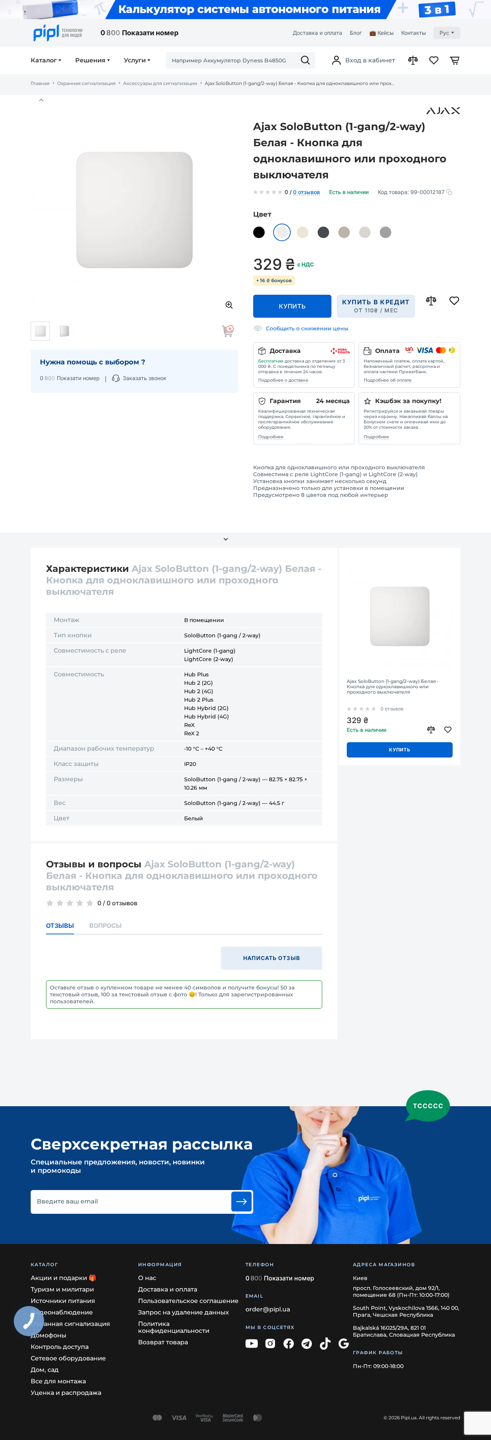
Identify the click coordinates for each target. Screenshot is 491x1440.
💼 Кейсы (381, 32)
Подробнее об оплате (388, 380)
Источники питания (63, 1300)
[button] (41, 100)
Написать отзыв (271, 958)
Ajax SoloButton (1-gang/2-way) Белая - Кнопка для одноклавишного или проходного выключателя (393, 687)
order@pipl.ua (268, 1309)
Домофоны (48, 1335)
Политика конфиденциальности (173, 1327)
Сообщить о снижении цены (307, 328)
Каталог (44, 60)
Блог (356, 32)
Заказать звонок (144, 378)
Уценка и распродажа (66, 1392)
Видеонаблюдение (62, 1312)
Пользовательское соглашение (188, 1300)
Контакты (413, 32)
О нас (147, 1278)
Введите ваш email (67, 1201)
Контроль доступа (60, 1346)
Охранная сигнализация (86, 83)
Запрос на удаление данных (183, 1312)
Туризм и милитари (62, 1289)
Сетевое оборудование (68, 1358)
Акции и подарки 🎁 (63, 1278)
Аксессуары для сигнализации (160, 83)
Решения (90, 60)
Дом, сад (45, 1369)
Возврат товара (163, 1342)
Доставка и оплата (317, 32)
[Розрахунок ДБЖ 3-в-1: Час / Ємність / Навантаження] (245, 9)
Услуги (135, 60)
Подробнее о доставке (283, 380)
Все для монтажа (58, 1381)
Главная (40, 83)
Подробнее (270, 436)
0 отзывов (306, 192)
